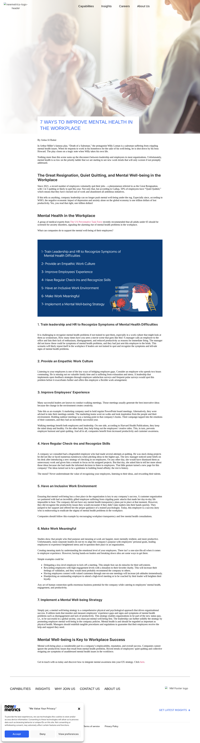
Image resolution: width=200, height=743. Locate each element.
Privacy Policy (111, 726)
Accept (17, 734)
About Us (143, 6)
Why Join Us (65, 688)
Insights (106, 6)
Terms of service (91, 726)
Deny (43, 734)
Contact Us (90, 688)
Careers (124, 6)
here (142, 662)
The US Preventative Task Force (86, 222)
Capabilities (20, 688)
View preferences (68, 734)
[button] (79, 708)
